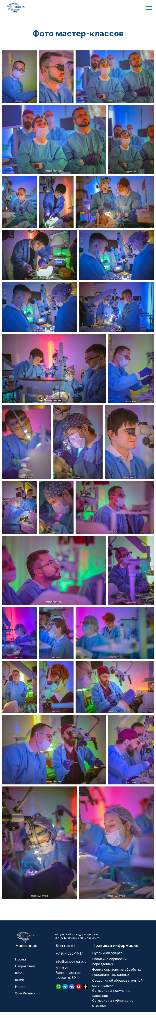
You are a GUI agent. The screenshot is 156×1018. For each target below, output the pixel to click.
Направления (25, 966)
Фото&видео (25, 993)
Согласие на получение (111, 991)
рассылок (100, 996)
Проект (20, 959)
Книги (19, 980)
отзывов (99, 1006)
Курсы (20, 973)
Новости (21, 987)
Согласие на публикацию (112, 1000)
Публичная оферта (107, 953)
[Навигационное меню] (149, 8)
